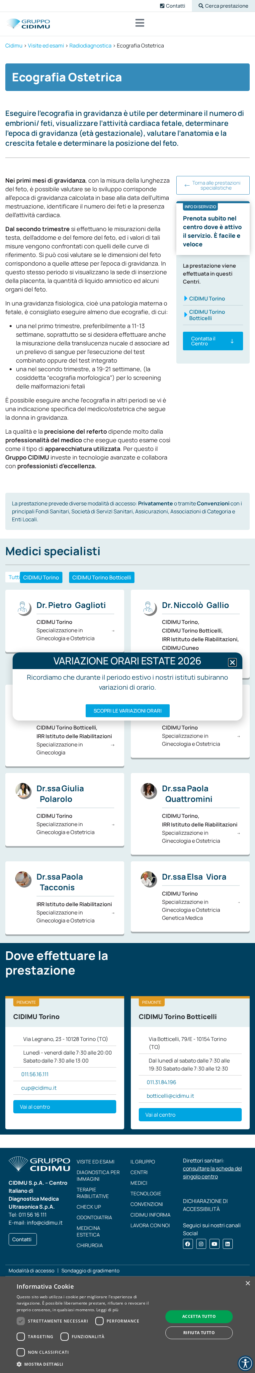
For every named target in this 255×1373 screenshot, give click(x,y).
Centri (139, 1172)
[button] (223, 6)
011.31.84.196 (161, 1082)
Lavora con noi (150, 1225)
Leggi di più (107, 1310)
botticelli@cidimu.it (170, 1095)
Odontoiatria (94, 1217)
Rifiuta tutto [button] (199, 1332)
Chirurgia (90, 1245)
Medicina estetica (88, 1231)
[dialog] (127, 1324)
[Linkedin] (228, 1244)
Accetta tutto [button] (199, 1316)
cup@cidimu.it (38, 1087)
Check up (89, 1206)
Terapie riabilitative (93, 1193)
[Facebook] (188, 1244)
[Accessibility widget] (245, 1363)
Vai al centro (35, 1106)
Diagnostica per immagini (98, 1175)
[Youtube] (214, 1244)
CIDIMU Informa (150, 1214)
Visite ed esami (96, 1161)
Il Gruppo (142, 1161)
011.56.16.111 (34, 1074)
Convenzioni (146, 1204)
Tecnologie (145, 1193)
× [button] (247, 1283)
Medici (138, 1182)
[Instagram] (201, 1244)
